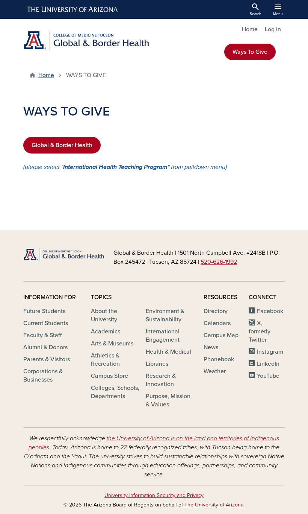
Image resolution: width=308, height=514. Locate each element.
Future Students (44, 311)
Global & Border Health (62, 145)
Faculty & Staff (42, 335)
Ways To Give (250, 52)
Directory (216, 311)
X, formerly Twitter (259, 331)
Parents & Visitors (46, 359)
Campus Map (221, 335)
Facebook (270, 311)
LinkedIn (268, 364)
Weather (215, 371)
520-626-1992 (219, 262)
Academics (105, 331)
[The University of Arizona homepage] (73, 9)
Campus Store (109, 376)
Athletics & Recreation (105, 360)
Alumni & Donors (45, 347)
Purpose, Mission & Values (168, 400)
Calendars (217, 323)
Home (250, 29)
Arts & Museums (112, 343)
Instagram (270, 352)
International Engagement (163, 336)
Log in (273, 29)
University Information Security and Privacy (154, 495)
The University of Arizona (213, 505)
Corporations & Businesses (43, 375)
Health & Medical (168, 352)
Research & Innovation (161, 380)
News (211, 347)
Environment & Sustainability (165, 315)
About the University (104, 315)
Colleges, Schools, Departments (115, 392)
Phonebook (219, 359)
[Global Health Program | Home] (86, 40)
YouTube (268, 376)
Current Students (45, 323)
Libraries (157, 364)
